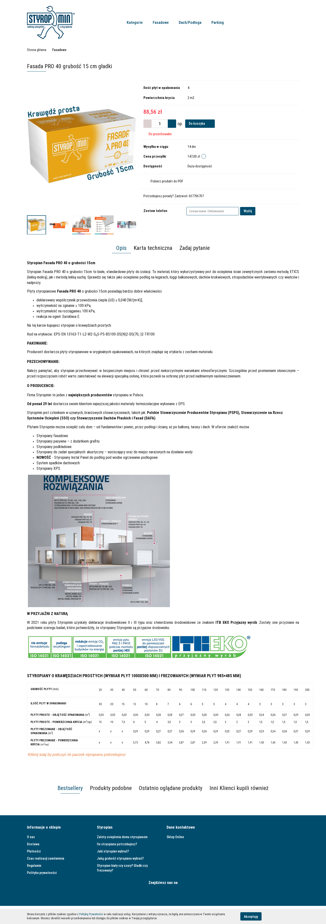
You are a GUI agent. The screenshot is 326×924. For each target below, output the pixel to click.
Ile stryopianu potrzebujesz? (117, 844)
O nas (31, 837)
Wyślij (248, 211)
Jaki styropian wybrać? (113, 851)
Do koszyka (197, 123)
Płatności (34, 851)
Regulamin (34, 865)
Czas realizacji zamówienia (45, 858)
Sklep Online (175, 837)
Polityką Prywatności (91, 914)
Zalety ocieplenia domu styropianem (122, 837)
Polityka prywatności (42, 873)
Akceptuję (251, 916)
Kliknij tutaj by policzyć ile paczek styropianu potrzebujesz (77, 755)
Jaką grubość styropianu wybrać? (120, 858)
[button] (44, 827)
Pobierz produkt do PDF (167, 181)
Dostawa (33, 844)
